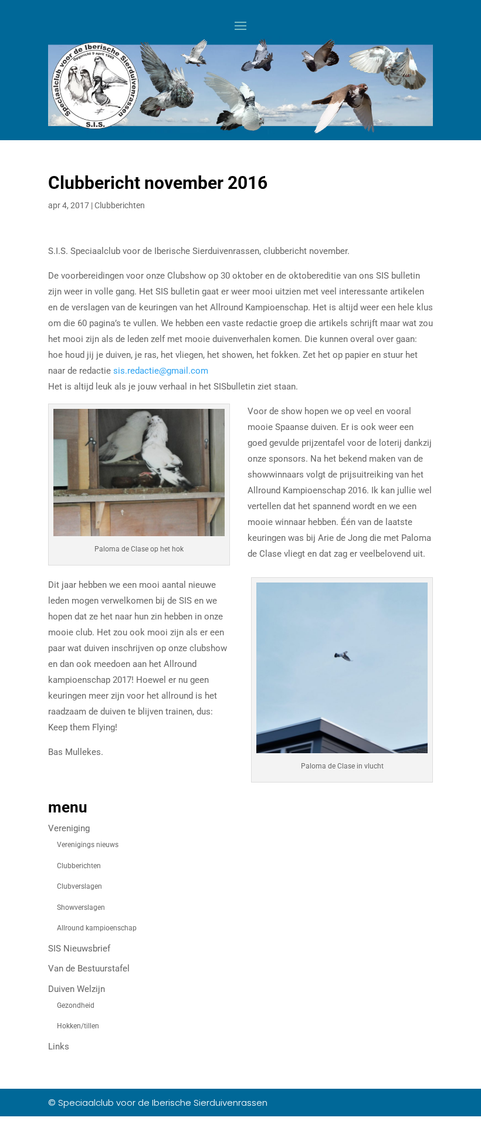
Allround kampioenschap (97, 928)
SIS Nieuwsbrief (79, 948)
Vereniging (69, 828)
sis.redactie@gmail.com (160, 370)
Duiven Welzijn (76, 989)
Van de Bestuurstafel (89, 968)
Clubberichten (119, 205)
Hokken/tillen (78, 1026)
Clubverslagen (79, 886)
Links (58, 1046)
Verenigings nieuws (87, 845)
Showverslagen (81, 907)
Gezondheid (75, 1005)
